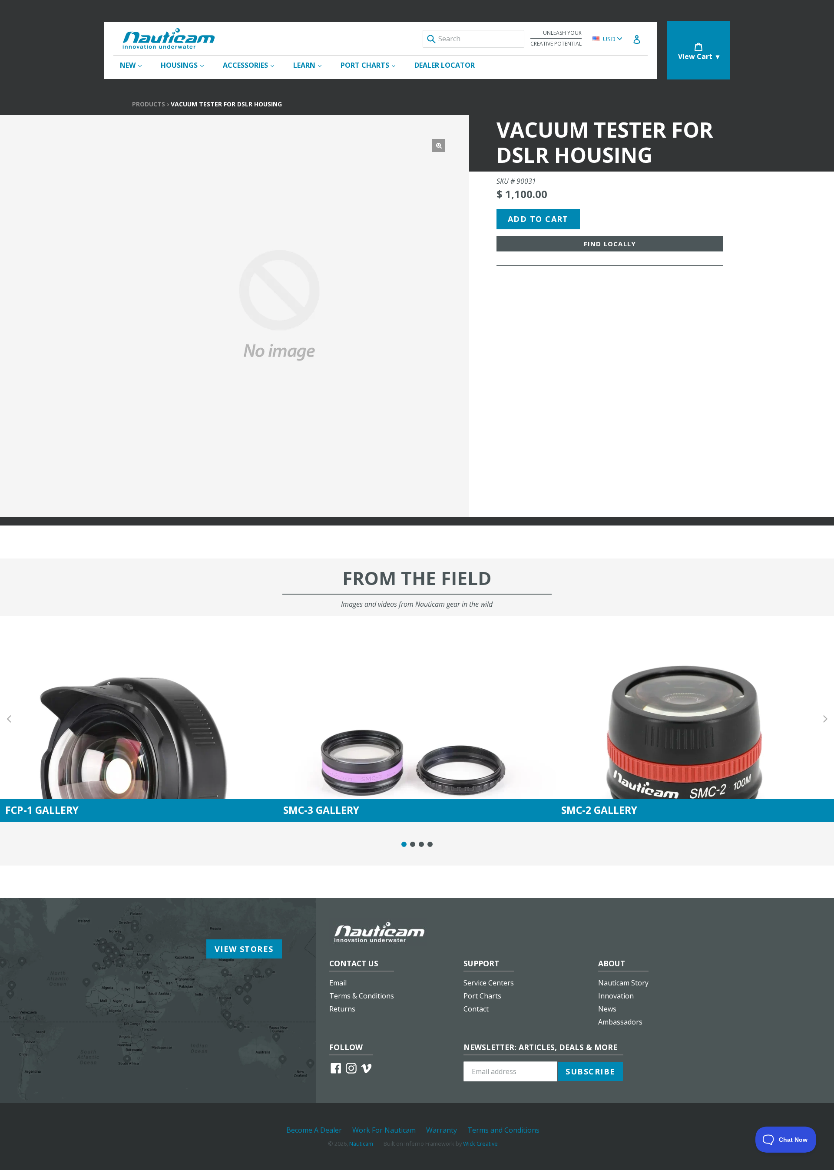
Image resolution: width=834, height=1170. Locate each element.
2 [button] (412, 844)
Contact (476, 1009)
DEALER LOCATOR (444, 65)
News (607, 1009)
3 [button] (421, 844)
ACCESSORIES (253, 65)
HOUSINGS (186, 65)
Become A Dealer (314, 1130)
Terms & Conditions (361, 996)
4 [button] (430, 844)
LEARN (311, 65)
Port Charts (482, 996)
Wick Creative (480, 1143)
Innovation (616, 996)
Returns (342, 1009)
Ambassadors (620, 1022)
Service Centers (488, 983)
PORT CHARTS (372, 65)
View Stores (244, 949)
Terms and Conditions (503, 1130)
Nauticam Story (623, 983)
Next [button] (825, 719)
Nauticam (361, 1143)
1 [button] (404, 844)
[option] (139, 719)
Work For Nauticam (384, 1130)
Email (338, 983)
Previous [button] (8, 719)
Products (148, 104)
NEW (135, 65)
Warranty (441, 1130)
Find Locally (610, 243)
